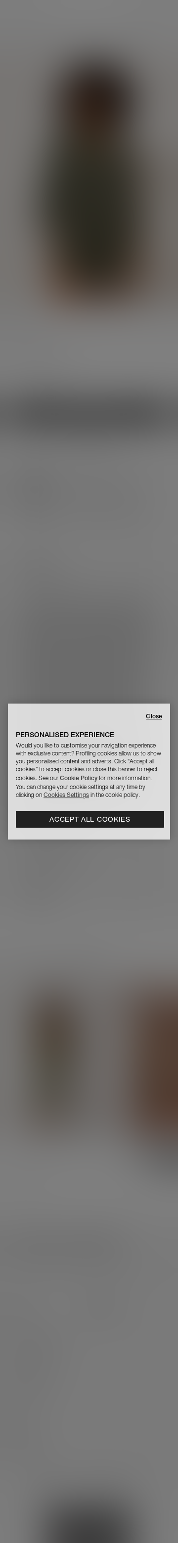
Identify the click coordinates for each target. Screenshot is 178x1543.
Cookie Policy (78, 778)
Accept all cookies (90, 819)
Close (154, 716)
